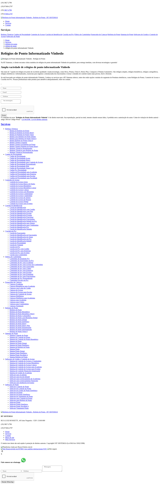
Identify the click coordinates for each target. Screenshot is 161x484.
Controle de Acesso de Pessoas (20, 200)
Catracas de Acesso (16, 290)
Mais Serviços (10, 439)
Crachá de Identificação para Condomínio (24, 225)
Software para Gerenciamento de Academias (25, 379)
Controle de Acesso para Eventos (21, 203)
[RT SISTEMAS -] (29, 17)
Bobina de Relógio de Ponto (19, 131)
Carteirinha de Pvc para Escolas (21, 272)
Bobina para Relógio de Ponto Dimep (23, 137)
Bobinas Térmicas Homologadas (21, 148)
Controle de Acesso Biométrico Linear (23, 188)
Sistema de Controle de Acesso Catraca (23, 365)
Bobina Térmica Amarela (18, 142)
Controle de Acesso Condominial (21, 194)
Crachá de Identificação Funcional (21, 217)
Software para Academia (18, 375)
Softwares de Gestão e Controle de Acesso (20, 359)
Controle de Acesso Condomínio (21, 196)
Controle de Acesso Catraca (19, 190)
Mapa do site (9, 438)
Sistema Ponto (14, 349)
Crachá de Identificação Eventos (21, 215)
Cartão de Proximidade (18, 156)
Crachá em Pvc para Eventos (20, 253)
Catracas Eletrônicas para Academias (22, 298)
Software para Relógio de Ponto (21, 400)
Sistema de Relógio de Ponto (20, 347)
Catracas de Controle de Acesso (21, 294)
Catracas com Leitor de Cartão (20, 288)
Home (7, 21)
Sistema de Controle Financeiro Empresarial (25, 371)
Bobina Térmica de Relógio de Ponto (22, 144)
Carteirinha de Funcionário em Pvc (22, 261)
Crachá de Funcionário (17, 233)
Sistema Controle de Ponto (19, 335)
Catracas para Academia (18, 300)
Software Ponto (15, 402)
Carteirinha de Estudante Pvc (20, 259)
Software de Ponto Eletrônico (20, 394)
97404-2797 (8, 14)
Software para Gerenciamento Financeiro (24, 381)
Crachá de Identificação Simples (21, 229)
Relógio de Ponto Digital (18, 320)
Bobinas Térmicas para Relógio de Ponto (24, 150)
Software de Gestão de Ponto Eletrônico (23, 390)
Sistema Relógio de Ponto (18, 357)
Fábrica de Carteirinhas (82, 34)
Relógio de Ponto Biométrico (20, 312)
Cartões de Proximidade (22, 34)
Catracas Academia (16, 284)
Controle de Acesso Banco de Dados (22, 184)
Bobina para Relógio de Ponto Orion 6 (23, 139)
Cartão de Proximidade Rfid (19, 166)
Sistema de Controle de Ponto (20, 337)
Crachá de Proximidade (18, 243)
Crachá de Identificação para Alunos (22, 223)
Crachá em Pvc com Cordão (19, 249)
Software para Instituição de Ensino (22, 383)
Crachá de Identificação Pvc (19, 227)
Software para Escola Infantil (20, 377)
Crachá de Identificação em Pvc (21, 239)
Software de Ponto (16, 392)
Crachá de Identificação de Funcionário (23, 235)
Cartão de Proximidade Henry (20, 160)
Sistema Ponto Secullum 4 (19, 355)
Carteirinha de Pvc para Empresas (21, 270)
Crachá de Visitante (16, 245)
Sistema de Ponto (16, 341)
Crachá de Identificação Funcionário (22, 219)
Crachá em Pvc (15, 247)
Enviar (4, 115)
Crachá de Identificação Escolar (21, 213)
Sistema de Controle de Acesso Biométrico (24, 363)
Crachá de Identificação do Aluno (21, 237)
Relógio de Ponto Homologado (20, 327)
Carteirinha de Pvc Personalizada (21, 278)
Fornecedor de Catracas (99, 34)
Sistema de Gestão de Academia (21, 373)
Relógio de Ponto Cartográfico (20, 316)
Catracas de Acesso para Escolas (21, 292)
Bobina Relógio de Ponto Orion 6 (21, 141)
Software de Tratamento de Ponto (21, 396)
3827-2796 (8, 10)
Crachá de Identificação (18, 207)
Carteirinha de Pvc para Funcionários (22, 276)
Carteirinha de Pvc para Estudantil (21, 274)
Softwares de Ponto (13, 36)
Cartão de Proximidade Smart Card (22, 168)
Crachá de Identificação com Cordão (22, 209)
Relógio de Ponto (16, 310)
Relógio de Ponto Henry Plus (20, 326)
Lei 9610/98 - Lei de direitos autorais (34, 119)
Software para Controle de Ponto (21, 398)
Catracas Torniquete (16, 306)
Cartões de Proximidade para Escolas (22, 176)
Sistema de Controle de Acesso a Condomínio (25, 361)
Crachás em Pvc (68, 34)
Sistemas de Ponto (127, 34)
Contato (8, 25)
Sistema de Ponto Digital (18, 343)
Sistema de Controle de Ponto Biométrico (24, 339)
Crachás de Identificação (53, 34)
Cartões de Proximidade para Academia (23, 172)
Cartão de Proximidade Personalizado (23, 164)
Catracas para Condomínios (19, 304)
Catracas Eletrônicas (17, 296)
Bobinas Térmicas (7, 34)
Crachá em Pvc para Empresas (20, 251)
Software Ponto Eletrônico (19, 404)
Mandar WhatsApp (7, 482)
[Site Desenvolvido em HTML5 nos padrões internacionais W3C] (24, 449)
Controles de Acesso (38, 34)
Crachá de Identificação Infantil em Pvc (23, 221)
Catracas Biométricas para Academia (22, 286)
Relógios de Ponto (114, 34)
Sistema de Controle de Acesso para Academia (26, 367)
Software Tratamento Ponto (19, 408)
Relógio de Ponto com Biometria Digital (23, 318)
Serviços (8, 23)
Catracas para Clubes (17, 302)
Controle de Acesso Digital (19, 202)
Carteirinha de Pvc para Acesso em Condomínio (26, 265)
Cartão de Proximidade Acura (20, 158)
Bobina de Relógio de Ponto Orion (22, 135)
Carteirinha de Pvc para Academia (21, 263)
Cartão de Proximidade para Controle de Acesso (26, 162)
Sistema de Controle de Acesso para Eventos (25, 369)
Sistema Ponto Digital (17, 351)
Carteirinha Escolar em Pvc (19, 280)
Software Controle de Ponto (19, 387)
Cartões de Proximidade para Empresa (23, 174)
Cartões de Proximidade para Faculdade (23, 178)
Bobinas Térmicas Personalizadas (21, 152)
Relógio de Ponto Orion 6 (18, 331)
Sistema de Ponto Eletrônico (19, 345)
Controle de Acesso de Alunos (20, 198)
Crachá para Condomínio (18, 255)
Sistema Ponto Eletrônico (18, 353)
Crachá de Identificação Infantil (20, 241)
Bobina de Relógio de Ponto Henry (22, 133)
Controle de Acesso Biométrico (20, 186)
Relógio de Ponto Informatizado (21, 329)
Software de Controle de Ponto (20, 389)
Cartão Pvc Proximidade (18, 170)
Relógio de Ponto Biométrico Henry (22, 314)
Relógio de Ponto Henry (18, 324)
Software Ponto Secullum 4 (19, 406)
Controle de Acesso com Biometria (22, 192)
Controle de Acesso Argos (19, 182)
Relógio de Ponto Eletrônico (19, 322)
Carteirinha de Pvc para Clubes (20, 268)
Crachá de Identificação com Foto (21, 211)
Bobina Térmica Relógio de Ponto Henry (24, 146)
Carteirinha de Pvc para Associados (22, 266)
